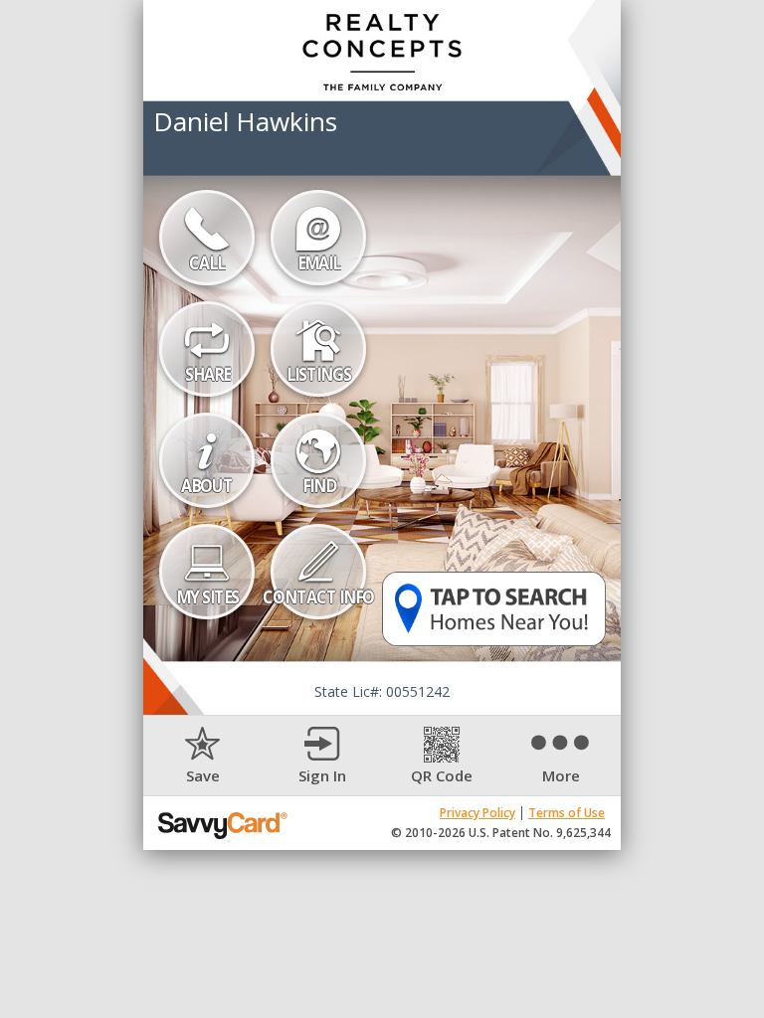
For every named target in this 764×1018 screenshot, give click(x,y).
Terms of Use (566, 812)
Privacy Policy (477, 812)
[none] (203, 756)
